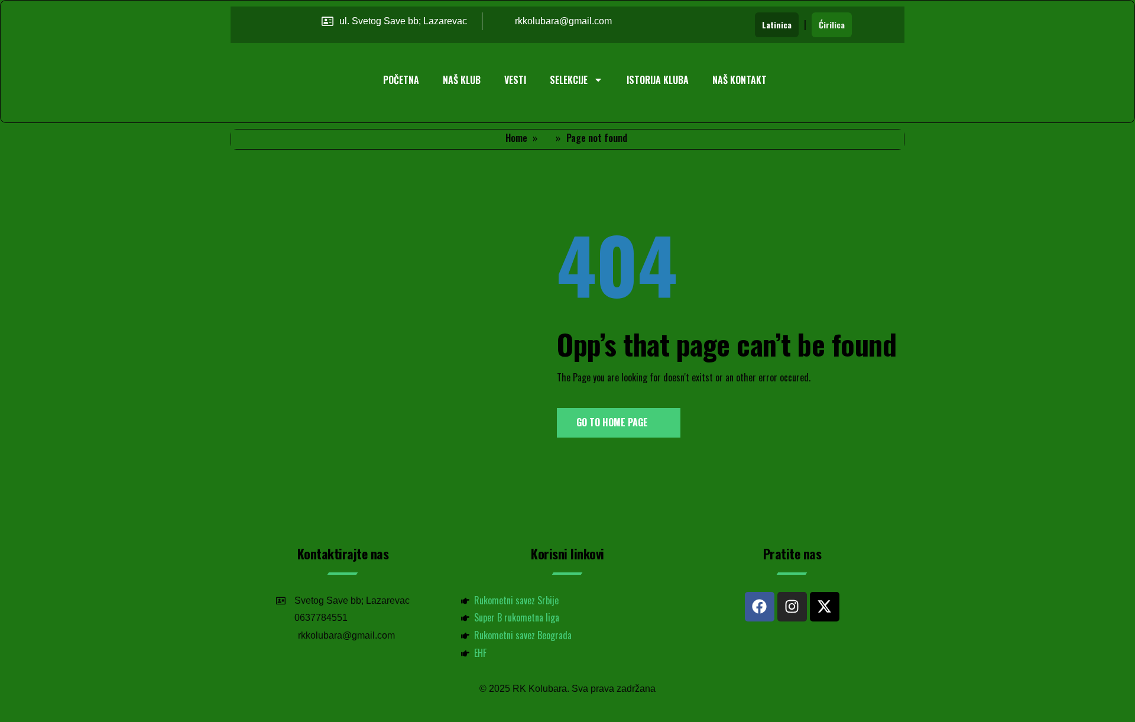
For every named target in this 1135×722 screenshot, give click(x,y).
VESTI (515, 80)
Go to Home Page (613, 422)
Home (516, 138)
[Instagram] (792, 606)
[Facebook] (759, 606)
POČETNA (401, 80)
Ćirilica (832, 24)
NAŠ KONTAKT (739, 80)
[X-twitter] (824, 606)
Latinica (777, 24)
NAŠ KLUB (462, 80)
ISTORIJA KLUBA (658, 80)
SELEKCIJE (569, 80)
